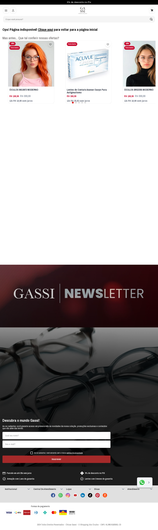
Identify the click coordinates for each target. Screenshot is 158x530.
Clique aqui (45, 29)
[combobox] (79, 19)
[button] (6, 10)
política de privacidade (75, 453)
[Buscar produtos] (151, 19)
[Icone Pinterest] (97, 495)
